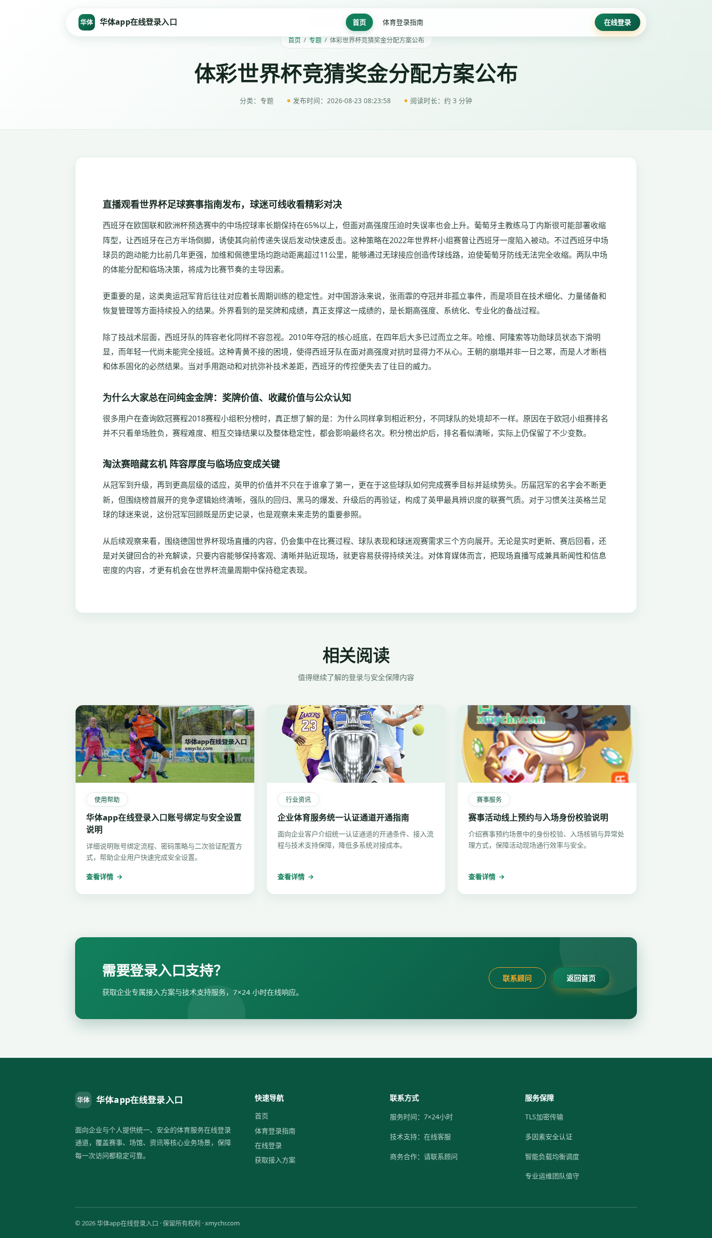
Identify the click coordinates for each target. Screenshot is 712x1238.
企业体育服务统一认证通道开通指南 (343, 817)
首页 (359, 22)
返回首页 (581, 978)
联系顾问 (517, 978)
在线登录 (617, 22)
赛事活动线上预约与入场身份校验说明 (538, 817)
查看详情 (104, 876)
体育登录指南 (403, 22)
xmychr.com (222, 1223)
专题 (315, 39)
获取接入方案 (275, 1159)
